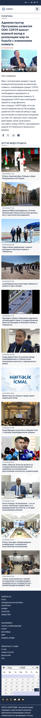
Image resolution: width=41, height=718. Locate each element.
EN (31, 2)
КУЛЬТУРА (5, 612)
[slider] (7, 69)
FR (37, 2)
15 (38, 683)
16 (5, 686)
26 (22, 690)
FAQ (2, 658)
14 (33, 683)
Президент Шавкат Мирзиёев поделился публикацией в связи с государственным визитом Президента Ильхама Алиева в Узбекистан (20, 321)
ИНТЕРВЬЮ (5, 632)
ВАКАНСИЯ (6, 655)
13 (27, 683)
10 (11, 683)
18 (16, 686)
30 (5, 693)
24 (11, 690)
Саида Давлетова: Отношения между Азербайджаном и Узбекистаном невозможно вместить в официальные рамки (19, 360)
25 (16, 690)
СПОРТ (4, 629)
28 (33, 690)
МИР (3, 635)
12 (22, 683)
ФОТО (3, 600)
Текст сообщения (8, 76)
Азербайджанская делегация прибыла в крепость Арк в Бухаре (19, 285)
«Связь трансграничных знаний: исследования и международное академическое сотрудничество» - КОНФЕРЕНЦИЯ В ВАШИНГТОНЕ (17, 582)
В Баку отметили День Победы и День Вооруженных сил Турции (18, 177)
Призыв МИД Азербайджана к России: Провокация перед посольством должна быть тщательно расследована (19, 213)
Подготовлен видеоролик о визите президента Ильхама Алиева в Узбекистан (17, 249)
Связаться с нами (9, 646)
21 (33, 686)
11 (16, 683)
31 (11, 693)
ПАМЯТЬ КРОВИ (7, 638)
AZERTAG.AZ (6, 597)
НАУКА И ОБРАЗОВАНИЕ (11, 626)
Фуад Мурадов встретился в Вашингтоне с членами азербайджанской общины (20, 431)
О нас (3, 649)
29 (38, 690)
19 (22, 686)
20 (27, 686)
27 (27, 690)
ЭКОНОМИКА (6, 623)
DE (35, 2)
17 (11, 686)
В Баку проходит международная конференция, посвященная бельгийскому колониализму (16, 544)
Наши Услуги (7, 652)
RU (28, 2)
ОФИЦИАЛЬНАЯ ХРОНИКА (12, 603)
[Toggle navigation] (36, 9)
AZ (26, 2)
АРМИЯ (4, 609)
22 (38, 686)
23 (5, 690)
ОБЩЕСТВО (6, 615)
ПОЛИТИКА (7, 16)
